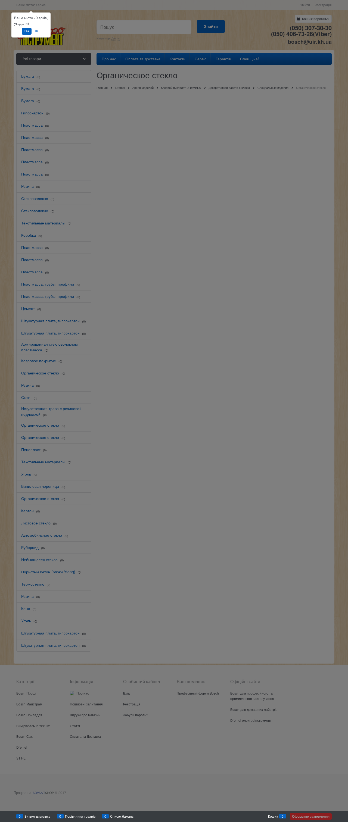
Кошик (273, 816)
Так (26, 31)
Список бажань (121, 816)
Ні (36, 31)
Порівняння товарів (80, 816)
